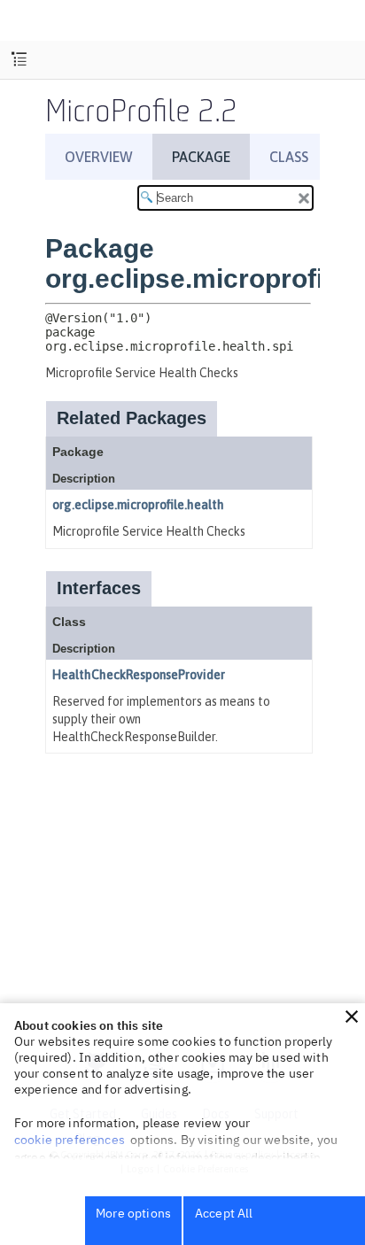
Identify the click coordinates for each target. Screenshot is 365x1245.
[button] (352, 1016)
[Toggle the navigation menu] (19, 60)
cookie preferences (69, 1140)
